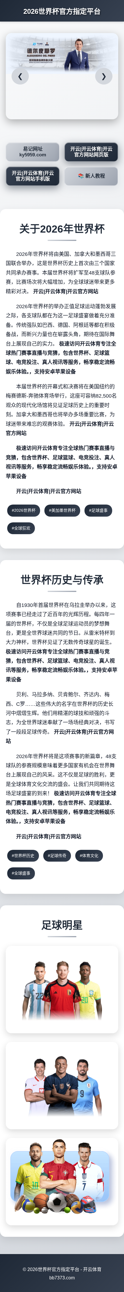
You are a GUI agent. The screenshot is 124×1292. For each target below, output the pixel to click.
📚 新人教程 (91, 176)
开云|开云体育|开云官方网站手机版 (33, 176)
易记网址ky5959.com (32, 152)
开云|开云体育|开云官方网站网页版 (91, 152)
